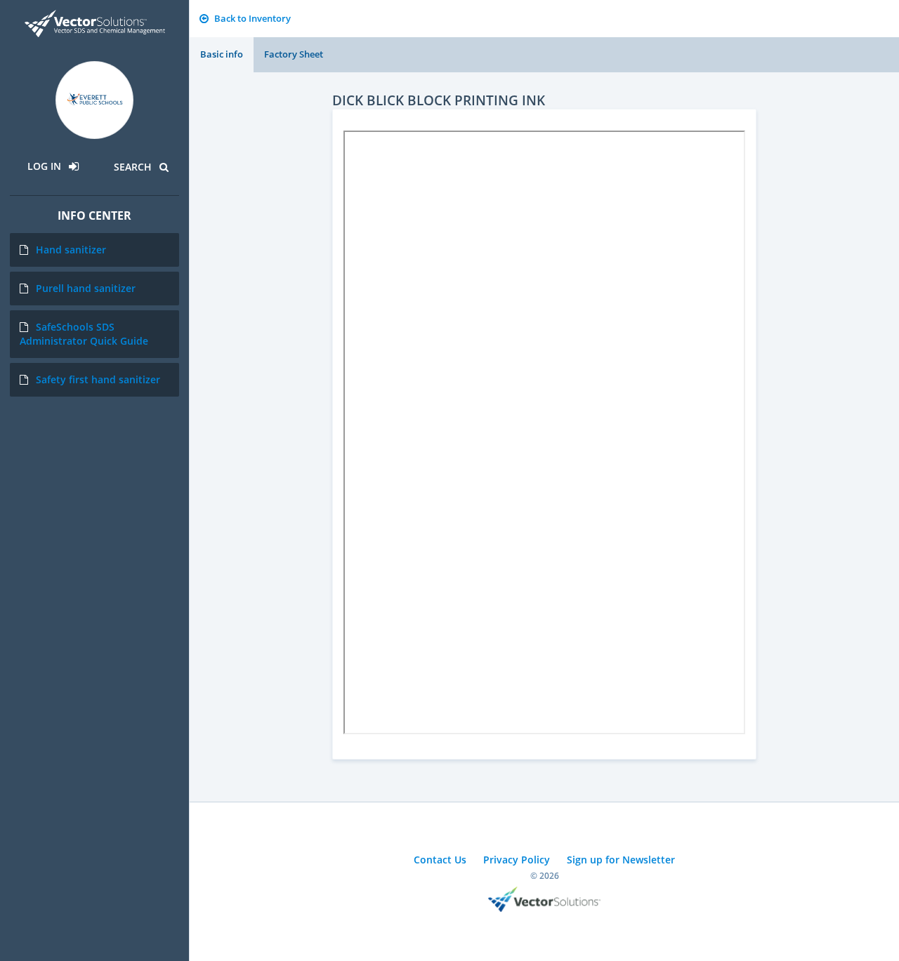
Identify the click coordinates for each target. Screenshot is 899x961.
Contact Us (440, 859)
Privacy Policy (516, 859)
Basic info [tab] (221, 54)
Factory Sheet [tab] (293, 54)
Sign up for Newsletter (621, 859)
